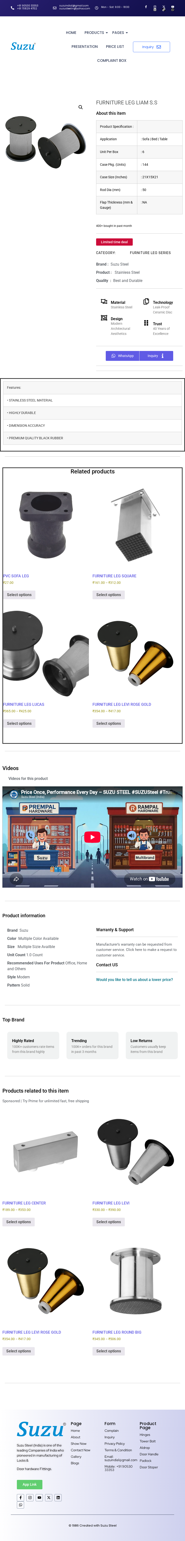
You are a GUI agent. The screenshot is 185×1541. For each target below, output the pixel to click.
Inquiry (110, 1437)
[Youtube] (172, 6)
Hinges (145, 1435)
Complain (112, 1430)
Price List (115, 46)
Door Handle (149, 1454)
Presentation (85, 46)
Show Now (78, 1443)
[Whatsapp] (172, 9)
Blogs (75, 1463)
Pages (118, 32)
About (75, 1437)
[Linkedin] (154, 9)
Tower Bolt (148, 1441)
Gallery (76, 1456)
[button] (80, 107)
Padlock (146, 1460)
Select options (19, 594)
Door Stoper (149, 1467)
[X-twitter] (163, 6)
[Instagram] (154, 6)
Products (94, 32)
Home (71, 32)
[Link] (163, 9)
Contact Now (80, 1450)
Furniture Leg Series (150, 253)
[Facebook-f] (146, 6)
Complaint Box (111, 60)
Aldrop (145, 1447)
